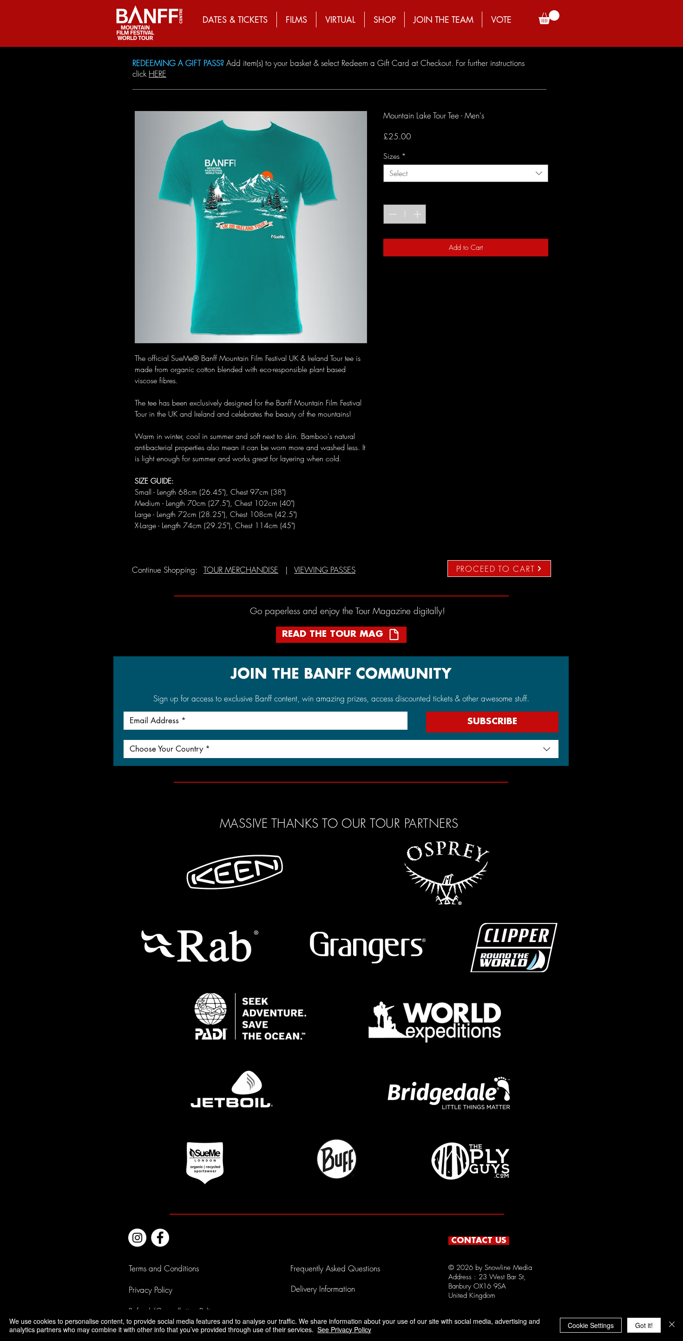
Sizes (394, 156)
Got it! (644, 1325)
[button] (549, 17)
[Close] (671, 1325)
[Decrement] (392, 214)
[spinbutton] (405, 214)
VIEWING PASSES (324, 569)
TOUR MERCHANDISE (241, 569)
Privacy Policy (150, 1289)
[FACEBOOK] (160, 1238)
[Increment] (418, 214)
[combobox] (465, 173)
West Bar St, (507, 1277)
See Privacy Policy (344, 1329)
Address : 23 (468, 1277)
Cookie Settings (591, 1325)
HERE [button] (157, 73)
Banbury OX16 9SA (477, 1286)
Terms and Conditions (164, 1268)
